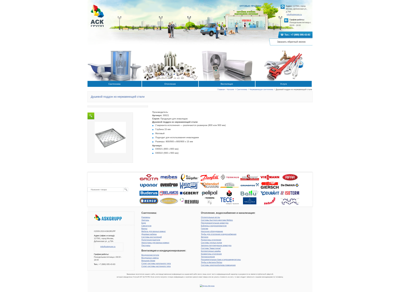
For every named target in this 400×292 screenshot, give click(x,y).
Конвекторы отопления (211, 254)
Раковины (145, 217)
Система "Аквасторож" (211, 248)
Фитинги (204, 237)
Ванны (144, 229)
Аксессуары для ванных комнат (155, 243)
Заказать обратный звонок (291, 41)
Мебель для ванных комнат (153, 231)
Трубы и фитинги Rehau (211, 262)
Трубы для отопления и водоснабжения (218, 234)
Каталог (230, 89)
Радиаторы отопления (211, 240)
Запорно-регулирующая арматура (216, 245)
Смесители (146, 226)
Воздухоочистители (150, 255)
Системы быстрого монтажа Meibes (217, 220)
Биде (143, 223)
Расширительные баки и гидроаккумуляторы (221, 260)
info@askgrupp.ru (294, 14)
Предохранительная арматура (214, 223)
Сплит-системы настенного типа (156, 266)
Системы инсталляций (151, 237)
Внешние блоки (148, 261)
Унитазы (145, 220)
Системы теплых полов (211, 243)
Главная (221, 89)
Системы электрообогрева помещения (218, 265)
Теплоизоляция (208, 257)
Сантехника (242, 89)
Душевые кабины (149, 234)
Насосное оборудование (212, 231)
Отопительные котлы (210, 217)
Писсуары (145, 245)
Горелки (204, 229)
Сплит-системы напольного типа (156, 263)
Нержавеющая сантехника (261, 89)
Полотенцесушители (150, 240)
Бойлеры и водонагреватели (214, 226)
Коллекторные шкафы (211, 251)
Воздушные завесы (150, 258)
